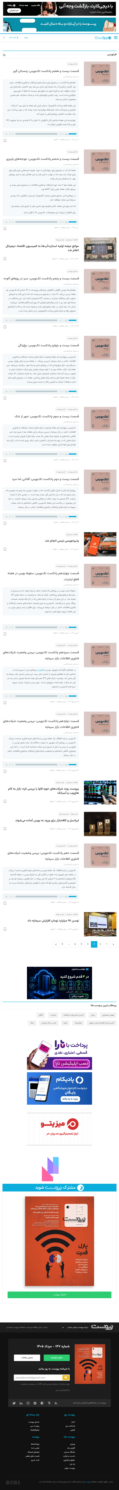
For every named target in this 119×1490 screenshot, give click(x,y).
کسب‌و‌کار (74, 814)
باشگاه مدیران (69, 1452)
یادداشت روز (70, 1426)
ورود (26, 37)
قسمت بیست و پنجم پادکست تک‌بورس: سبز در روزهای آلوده (41, 278)
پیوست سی (34, 1426)
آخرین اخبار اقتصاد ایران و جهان (101, 1023)
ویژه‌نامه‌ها (35, 1444)
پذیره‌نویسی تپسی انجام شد (62, 540)
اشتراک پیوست (59, 1294)
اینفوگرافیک (34, 1430)
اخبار (73, 1422)
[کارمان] (59, 1165)
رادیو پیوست (60, 409)
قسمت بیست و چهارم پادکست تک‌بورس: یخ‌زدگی (48, 345)
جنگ (32, 1023)
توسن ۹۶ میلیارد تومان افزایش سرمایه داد (53, 920)
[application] (40, 134)
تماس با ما (35, 1448)
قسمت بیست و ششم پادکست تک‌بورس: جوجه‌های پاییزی (42, 159)
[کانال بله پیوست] (59, 25)
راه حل (72, 1464)
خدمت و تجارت (69, 1456)
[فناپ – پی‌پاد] (59, 1088)
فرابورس (40, 670)
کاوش (72, 1430)
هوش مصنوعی (108, 1015)
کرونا (65, 1023)
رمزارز (93, 1015)
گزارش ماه (71, 1448)
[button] (115, 37)
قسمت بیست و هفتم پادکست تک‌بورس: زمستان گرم (46, 71)
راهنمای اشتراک (33, 1452)
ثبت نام (12, 37)
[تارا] (59, 1053)
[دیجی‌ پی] (59, 9)
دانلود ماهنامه (56, 1357)
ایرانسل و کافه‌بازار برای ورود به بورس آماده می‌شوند (47, 820)
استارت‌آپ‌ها (63, 814)
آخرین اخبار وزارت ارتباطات (73, 1015)
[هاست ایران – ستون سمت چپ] (59, 983)
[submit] (65, 1377)
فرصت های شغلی (32, 1456)
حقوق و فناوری (69, 1460)
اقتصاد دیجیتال (71, 239)
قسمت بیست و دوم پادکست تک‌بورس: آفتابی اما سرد (45, 479)
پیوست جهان (69, 1468)
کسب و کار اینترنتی (49, 1023)
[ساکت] (66, 133)
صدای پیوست (72, 64)
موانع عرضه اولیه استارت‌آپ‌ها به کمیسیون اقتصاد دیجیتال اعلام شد (42, 248)
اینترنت (53, 1015)
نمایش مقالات (27, 1357)
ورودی (72, 1444)
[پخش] (6, 133)
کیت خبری (35, 1460)
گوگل (41, 1015)
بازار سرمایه (60, 239)
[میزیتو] (59, 1129)
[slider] (73, 133)
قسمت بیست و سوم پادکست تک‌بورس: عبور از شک (47, 416)
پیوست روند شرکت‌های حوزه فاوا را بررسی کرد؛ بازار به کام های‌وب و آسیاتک (43, 791)
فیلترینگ (78, 1023)
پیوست (87, 1481)
